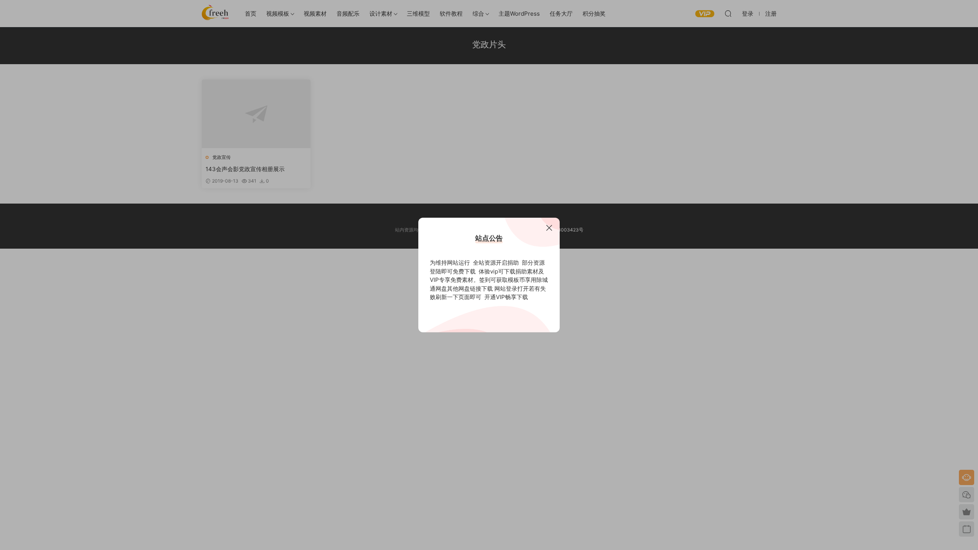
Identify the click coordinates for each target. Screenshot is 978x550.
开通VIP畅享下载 (506, 297)
